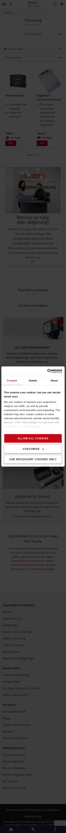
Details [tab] (33, 380)
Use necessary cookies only (33, 459)
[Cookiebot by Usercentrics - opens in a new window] (47, 371)
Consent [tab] (12, 380)
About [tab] (54, 380)
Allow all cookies (33, 438)
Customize (31, 448)
